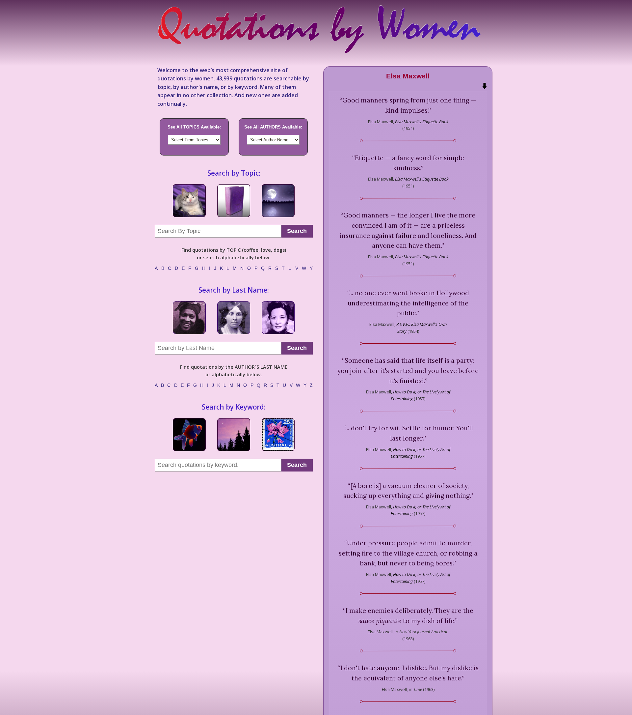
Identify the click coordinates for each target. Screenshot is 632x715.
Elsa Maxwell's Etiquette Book (421, 122)
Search (297, 231)
